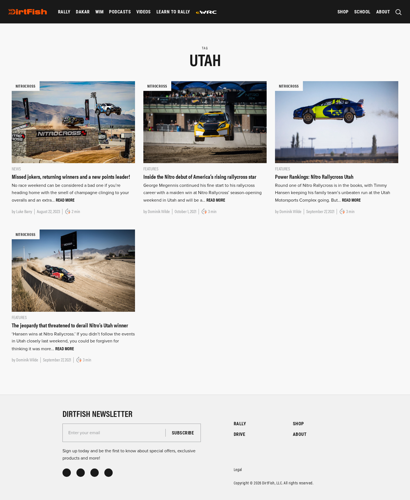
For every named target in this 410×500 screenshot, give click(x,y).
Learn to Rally (173, 12)
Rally (64, 12)
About (383, 12)
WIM (99, 12)
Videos (143, 12)
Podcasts (120, 12)
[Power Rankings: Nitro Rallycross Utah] (336, 122)
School (362, 12)
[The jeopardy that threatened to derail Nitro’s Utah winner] (73, 270)
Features (150, 168)
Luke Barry (24, 211)
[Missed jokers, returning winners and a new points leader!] (73, 122)
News (16, 168)
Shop (343, 12)
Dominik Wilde (159, 211)
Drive (239, 434)
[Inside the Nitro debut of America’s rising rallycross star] (205, 122)
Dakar (83, 12)
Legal (238, 469)
